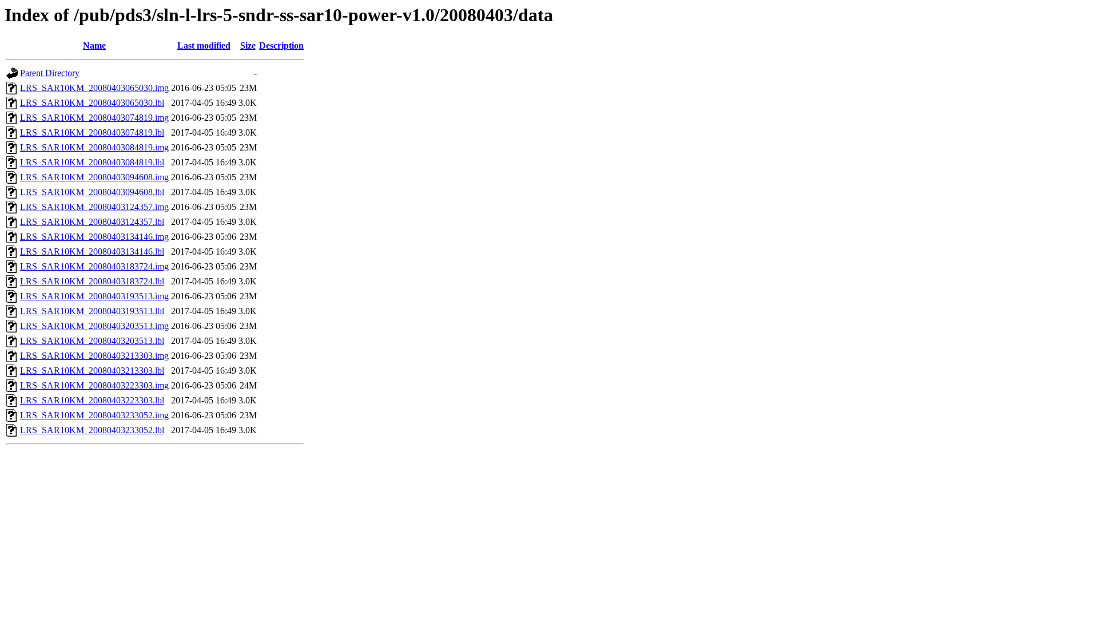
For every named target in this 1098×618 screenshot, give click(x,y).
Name (94, 45)
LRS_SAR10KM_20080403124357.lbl (92, 222)
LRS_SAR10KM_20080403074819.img (94, 117)
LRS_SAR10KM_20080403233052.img (94, 415)
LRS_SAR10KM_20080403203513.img (94, 326)
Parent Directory (49, 73)
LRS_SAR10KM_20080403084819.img (94, 147)
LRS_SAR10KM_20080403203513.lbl (92, 341)
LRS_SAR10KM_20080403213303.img (94, 355)
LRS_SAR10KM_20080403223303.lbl (92, 400)
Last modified (203, 45)
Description (281, 45)
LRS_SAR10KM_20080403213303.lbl (92, 370)
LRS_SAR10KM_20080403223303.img (94, 385)
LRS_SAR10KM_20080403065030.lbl (92, 103)
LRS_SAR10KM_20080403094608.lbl (92, 192)
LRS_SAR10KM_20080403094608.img (94, 177)
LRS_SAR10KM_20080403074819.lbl (92, 132)
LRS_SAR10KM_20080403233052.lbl (92, 430)
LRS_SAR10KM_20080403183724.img (94, 266)
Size (248, 45)
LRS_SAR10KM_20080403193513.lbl (92, 311)
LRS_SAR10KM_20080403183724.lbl (92, 281)
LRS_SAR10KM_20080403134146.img (94, 236)
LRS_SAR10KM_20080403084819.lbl (92, 162)
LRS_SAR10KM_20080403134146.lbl (92, 251)
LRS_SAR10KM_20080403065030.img (94, 88)
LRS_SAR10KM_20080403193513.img (94, 296)
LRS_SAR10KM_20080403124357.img (94, 207)
